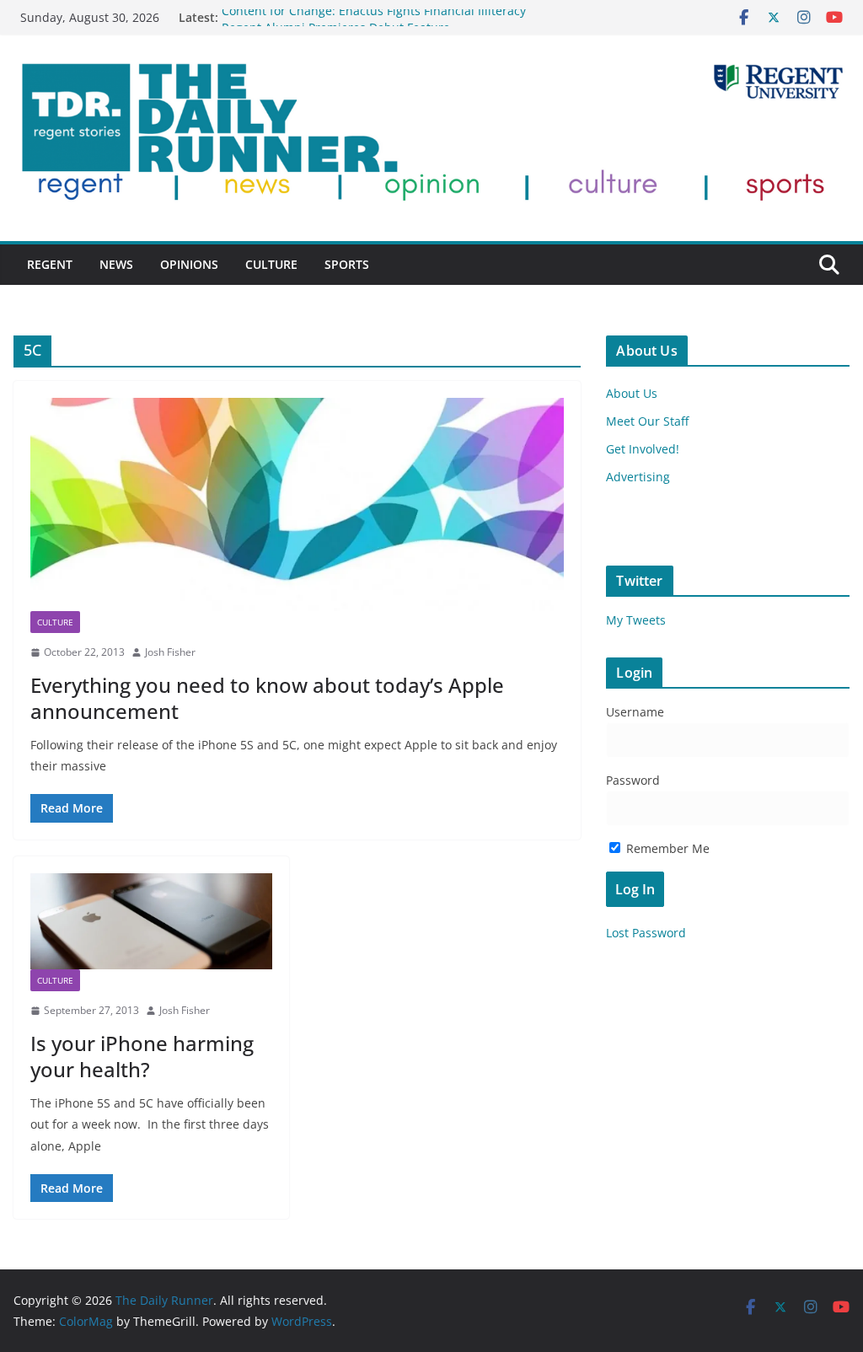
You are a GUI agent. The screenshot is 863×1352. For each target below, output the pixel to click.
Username (635, 712)
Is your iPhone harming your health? (142, 1056)
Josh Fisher (170, 652)
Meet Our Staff (647, 421)
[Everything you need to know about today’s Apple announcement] (297, 504)
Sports (346, 264)
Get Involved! (642, 449)
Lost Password (646, 933)
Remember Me (666, 848)
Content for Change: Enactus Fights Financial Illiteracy (374, 17)
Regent (49, 264)
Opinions (189, 264)
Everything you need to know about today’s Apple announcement (267, 698)
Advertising (638, 477)
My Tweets (636, 620)
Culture (271, 264)
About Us (631, 393)
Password (633, 780)
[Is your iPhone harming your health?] (151, 921)
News (116, 264)
